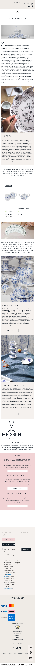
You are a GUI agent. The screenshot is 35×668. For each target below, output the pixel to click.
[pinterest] (21, 647)
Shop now (10, 330)
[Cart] (32, 6)
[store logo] (17, 2)
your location (24, 539)
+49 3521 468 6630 (28, 4)
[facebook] (14, 647)
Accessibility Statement (25, 653)
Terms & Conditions (17, 657)
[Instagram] (17, 647)
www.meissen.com (8, 588)
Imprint (4, 653)
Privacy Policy (12, 653)
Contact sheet (17, 488)
